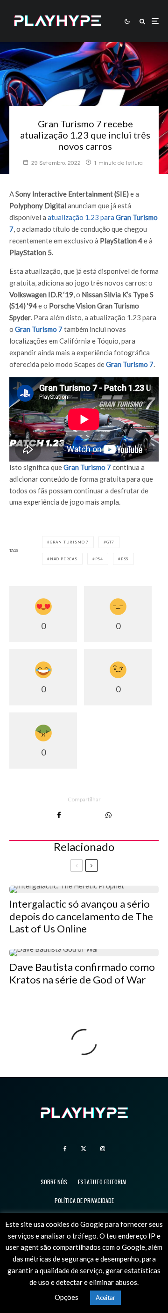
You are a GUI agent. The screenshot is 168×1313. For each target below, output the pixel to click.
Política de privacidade (84, 1200)
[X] (83, 1149)
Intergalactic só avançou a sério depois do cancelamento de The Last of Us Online (81, 916)
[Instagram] (102, 1149)
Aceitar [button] (105, 1297)
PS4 (99, 559)
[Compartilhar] (59, 815)
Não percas (63, 559)
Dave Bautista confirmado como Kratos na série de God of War (82, 973)
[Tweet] (83, 815)
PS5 (125, 559)
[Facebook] (65, 1149)
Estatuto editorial (102, 1182)
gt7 (110, 542)
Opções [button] (66, 1297)
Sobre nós (54, 1182)
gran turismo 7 (69, 542)
